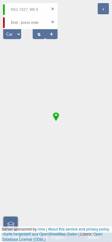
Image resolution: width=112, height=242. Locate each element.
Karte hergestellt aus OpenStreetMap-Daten (40, 233)
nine (41, 228)
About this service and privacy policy (78, 228)
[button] (56, 121)
